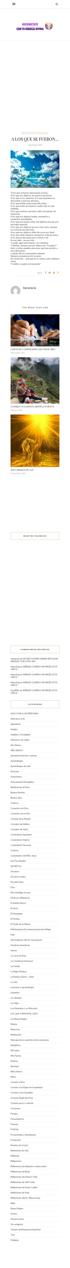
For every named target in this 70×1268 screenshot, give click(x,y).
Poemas (14, 1124)
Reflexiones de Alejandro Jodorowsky (29, 1166)
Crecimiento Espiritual (35, 133)
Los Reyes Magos (19, 1019)
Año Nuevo (16, 745)
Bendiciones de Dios (20, 787)
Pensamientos (17, 1119)
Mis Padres (16, 1055)
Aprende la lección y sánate (23, 755)
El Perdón (15, 919)
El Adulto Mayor (18, 903)
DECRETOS (16, 866)
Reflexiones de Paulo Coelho (24, 1187)
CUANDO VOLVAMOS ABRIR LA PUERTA (32, 406)
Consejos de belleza (20, 824)
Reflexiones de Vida (20, 1192)
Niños (13, 1076)
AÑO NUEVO (17, 750)
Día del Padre (17, 882)
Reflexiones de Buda (20, 1171)
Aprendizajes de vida (20, 766)
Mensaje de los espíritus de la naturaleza (30, 1040)
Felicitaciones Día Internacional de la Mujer (31, 929)
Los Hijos (15, 1003)
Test (13, 1234)
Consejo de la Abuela (21, 818)
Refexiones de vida (19, 1150)
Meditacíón (16, 1034)
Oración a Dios (18, 1082)
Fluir (13, 934)
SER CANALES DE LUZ (22, 469)
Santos (14, 1213)
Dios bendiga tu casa (20, 892)
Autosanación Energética (22, 782)
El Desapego (16, 913)
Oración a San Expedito (22, 1092)
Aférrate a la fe (18, 718)
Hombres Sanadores (20, 945)
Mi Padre (15, 1050)
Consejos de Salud (19, 829)
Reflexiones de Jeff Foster (23, 1182)
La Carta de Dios (18, 955)
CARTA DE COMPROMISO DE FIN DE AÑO (33, 349)
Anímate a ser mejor (20, 739)
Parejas (14, 1113)
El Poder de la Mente (20, 924)
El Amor (14, 908)
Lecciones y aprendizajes (22, 987)
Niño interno (16, 1071)
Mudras (14, 1061)
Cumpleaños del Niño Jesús (23, 855)
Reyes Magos (17, 1208)
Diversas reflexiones (20, 897)
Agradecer (16, 724)
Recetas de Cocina (19, 1145)
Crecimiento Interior (20, 840)
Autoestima (16, 776)
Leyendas (15, 992)
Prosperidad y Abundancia (23, 1134)
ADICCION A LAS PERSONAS (24, 713)
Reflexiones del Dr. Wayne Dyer (25, 1198)
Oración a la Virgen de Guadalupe (26, 1087)
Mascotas (15, 1029)
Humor (14, 950)
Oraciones (15, 1108)
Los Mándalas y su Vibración (24, 1008)
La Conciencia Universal (22, 961)
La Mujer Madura (19, 971)
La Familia (15, 966)
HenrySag (15, 666)
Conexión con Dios (19, 808)
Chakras (14, 803)
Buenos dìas (16, 797)
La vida (14, 982)
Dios (13, 887)
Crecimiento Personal (21, 845)
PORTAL (15, 1129)
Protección (16, 1140)
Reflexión (15, 1155)
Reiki (13, 1203)
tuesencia (29, 288)
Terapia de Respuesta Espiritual (26, 1229)
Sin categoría (17, 1224)
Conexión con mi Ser (20, 813)
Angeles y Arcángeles (21, 734)
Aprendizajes (17, 761)
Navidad (15, 1066)
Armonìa (15, 771)
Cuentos (15, 850)
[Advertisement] (35, 86)
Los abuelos (16, 997)
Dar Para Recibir (18, 861)
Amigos (14, 729)
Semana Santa (17, 1219)
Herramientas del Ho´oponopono (26, 940)
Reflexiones (16, 1161)
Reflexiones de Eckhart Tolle (24, 1177)
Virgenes (15, 1240)
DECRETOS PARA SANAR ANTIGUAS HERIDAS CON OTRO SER (34, 660)
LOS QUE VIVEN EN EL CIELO (24, 1013)
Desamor (15, 871)
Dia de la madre (18, 876)
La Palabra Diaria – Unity (22, 976)
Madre (14, 1024)
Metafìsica (15, 1045)
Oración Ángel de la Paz (22, 1098)
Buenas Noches (18, 792)
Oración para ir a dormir (22, 1103)
